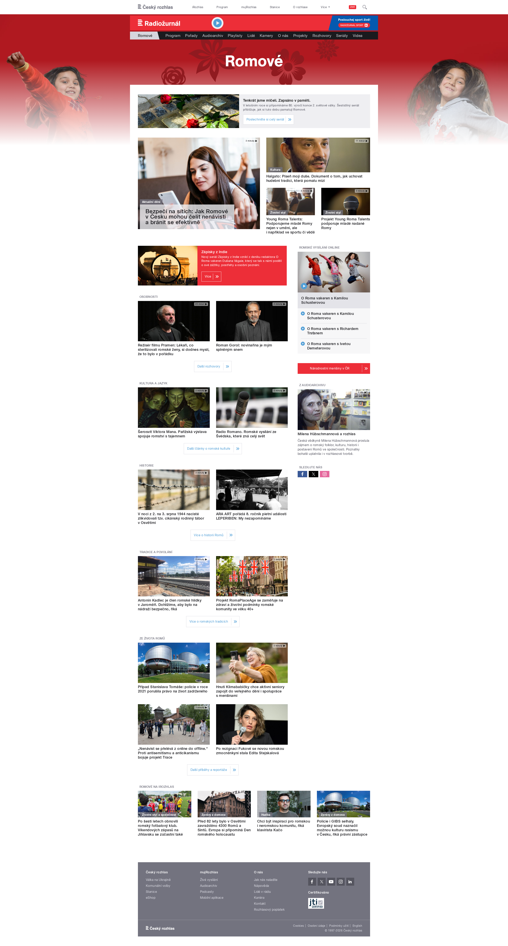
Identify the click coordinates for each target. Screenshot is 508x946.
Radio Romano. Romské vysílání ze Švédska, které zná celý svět (246, 434)
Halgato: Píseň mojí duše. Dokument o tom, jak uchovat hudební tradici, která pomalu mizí (314, 178)
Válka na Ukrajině (158, 880)
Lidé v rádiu (262, 892)
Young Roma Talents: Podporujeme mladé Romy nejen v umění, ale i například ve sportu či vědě (290, 225)
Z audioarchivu (312, 385)
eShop (150, 898)
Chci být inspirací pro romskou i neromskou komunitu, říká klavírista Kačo (283, 825)
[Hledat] (364, 7)
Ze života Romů (152, 638)
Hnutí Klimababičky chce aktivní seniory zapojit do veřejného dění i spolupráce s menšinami (250, 691)
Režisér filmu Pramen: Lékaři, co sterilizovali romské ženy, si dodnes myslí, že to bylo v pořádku (174, 349)
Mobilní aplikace (212, 898)
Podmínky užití (339, 925)
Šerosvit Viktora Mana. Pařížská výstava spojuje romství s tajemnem (172, 434)
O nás (283, 35)
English (357, 925)
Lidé (251, 35)
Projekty (300, 35)
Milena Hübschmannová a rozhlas (326, 434)
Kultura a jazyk (153, 383)
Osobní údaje (316, 925)
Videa (358, 35)
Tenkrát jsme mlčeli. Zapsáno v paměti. (276, 100)
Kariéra (259, 898)
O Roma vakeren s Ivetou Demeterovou (329, 346)
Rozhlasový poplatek (269, 909)
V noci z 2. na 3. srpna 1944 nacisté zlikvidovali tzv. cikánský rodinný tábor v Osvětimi (171, 518)
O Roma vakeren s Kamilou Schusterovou (324, 300)
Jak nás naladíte (266, 880)
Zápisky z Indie (214, 252)
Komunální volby (158, 886)
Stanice (275, 7)
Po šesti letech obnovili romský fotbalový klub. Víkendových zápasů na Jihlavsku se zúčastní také (160, 827)
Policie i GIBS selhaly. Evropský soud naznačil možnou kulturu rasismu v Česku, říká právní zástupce (342, 827)
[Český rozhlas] (155, 7)
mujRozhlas (249, 7)
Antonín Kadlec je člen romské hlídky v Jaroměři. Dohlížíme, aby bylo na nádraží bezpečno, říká (169, 604)
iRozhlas (197, 7)
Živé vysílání (209, 880)
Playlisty (235, 35)
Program (222, 7)
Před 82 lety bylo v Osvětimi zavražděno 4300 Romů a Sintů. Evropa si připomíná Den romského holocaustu (224, 827)
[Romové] (254, 62)
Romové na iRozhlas (157, 787)
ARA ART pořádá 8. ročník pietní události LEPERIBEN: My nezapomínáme (251, 516)
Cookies (298, 925)
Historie (147, 465)
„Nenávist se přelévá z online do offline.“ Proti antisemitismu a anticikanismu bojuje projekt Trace (173, 752)
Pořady (191, 35)
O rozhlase (300, 7)
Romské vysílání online (319, 247)
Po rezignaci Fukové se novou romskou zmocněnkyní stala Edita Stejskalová (250, 750)
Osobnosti (149, 297)
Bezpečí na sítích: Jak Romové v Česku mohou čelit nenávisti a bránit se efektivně (186, 217)
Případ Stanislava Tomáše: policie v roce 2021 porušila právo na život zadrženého (173, 689)
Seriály (342, 35)
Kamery (266, 35)
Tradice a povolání (156, 552)
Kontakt (260, 903)
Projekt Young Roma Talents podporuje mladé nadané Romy (345, 223)
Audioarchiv (212, 35)
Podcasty (207, 892)
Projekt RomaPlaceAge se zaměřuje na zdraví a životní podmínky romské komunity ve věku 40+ (249, 604)
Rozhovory (322, 35)
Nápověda (261, 886)
